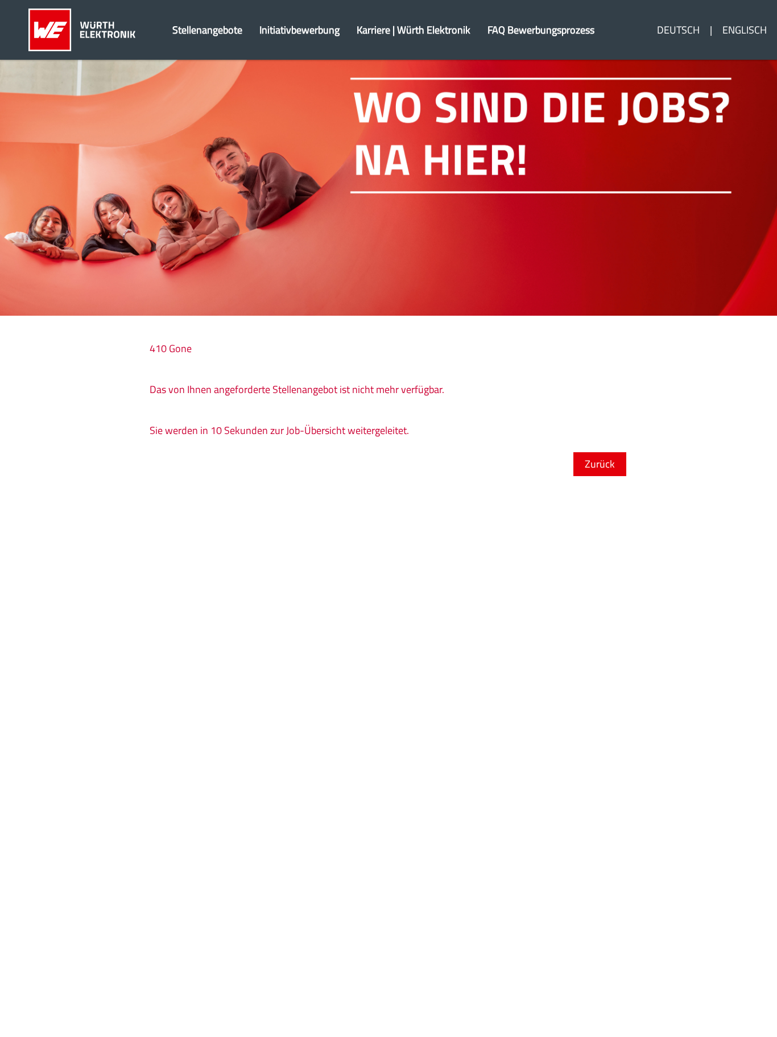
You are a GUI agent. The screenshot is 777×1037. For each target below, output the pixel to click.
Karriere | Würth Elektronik (413, 30)
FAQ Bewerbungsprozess (540, 30)
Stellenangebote (207, 30)
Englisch (744, 30)
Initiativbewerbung (299, 30)
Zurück (600, 464)
